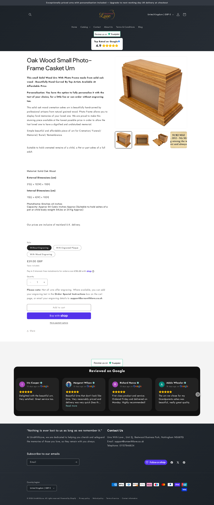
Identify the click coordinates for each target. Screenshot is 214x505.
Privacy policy (84, 498)
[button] (30, 14)
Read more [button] (71, 405)
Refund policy (98, 498)
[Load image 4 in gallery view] (178, 139)
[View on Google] (22, 384)
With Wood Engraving (41, 254)
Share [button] (32, 330)
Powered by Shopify (68, 498)
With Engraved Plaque (67, 247)
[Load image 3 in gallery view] (160, 139)
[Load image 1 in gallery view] (123, 139)
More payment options (59, 322)
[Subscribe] (76, 462)
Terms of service (112, 498)
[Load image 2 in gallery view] (141, 139)
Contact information (129, 498)
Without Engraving (39, 247)
